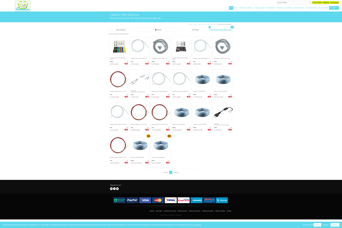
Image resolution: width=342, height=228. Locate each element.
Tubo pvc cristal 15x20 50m (158, 157)
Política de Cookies (220, 211)
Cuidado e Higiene (259, 8)
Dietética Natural (311, 8)
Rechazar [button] (326, 225)
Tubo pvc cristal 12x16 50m (199, 124)
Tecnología (280, 8)
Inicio (231, 8)
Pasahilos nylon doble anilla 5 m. (139, 58)
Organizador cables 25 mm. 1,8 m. (222, 58)
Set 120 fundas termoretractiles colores (117, 58)
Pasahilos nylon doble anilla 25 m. (180, 91)
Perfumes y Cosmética (246, 8)
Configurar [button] (335, 225)
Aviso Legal (159, 211)
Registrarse (326, 2)
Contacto (151, 211)
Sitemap (229, 211)
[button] (158, 29)
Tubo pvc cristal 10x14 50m (220, 91)
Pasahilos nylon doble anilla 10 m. (118, 124)
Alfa (132, 61)
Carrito (334, 8)
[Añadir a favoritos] (127, 62)
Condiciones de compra (169, 211)
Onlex (111, 61)
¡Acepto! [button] (317, 225)
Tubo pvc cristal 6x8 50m (199, 91)
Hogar (236, 8)
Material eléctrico (211, 24)
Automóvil (289, 8)
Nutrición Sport (299, 8)
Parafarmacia (271, 8)
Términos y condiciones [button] (193, 225)
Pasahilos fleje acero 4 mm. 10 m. (118, 157)
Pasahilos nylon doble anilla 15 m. (201, 58)
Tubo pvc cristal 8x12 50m (178, 124)
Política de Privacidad (207, 211)
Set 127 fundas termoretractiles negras (180, 58)
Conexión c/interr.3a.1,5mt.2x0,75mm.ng (221, 124)
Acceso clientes (317, 2)
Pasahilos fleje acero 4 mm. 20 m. (160, 124)
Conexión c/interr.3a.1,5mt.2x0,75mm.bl (138, 91)
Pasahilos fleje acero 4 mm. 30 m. (139, 124)
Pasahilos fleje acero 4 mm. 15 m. (118, 91)
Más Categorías (323, 8)
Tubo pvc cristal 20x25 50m (137, 157)
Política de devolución (194, 211)
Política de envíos (182, 211)
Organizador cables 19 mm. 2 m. (159, 58)
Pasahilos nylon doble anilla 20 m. (160, 91)
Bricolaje (201, 24)
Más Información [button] (308, 225)
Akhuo (194, 94)
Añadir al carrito (120, 67)
